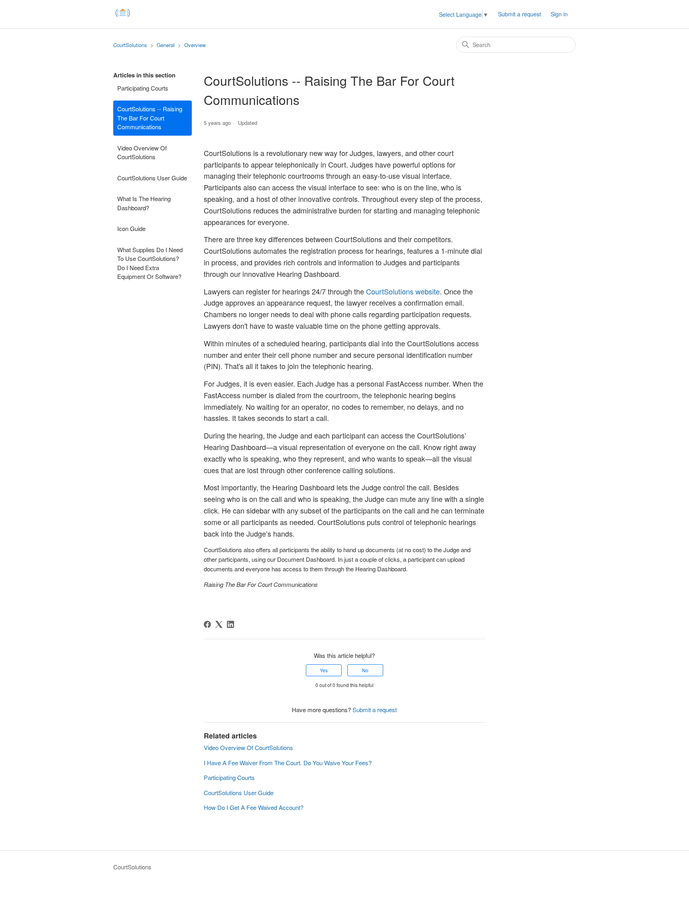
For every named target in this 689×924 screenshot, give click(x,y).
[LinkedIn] (230, 624)
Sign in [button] (559, 14)
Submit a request (519, 14)
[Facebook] (207, 624)
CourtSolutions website (403, 291)
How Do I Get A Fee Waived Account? (253, 807)
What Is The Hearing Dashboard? (144, 203)
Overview (195, 45)
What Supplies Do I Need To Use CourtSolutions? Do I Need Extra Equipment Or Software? (150, 263)
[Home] (122, 18)
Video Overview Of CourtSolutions (142, 152)
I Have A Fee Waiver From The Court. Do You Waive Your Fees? (288, 762)
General (166, 45)
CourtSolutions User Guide (152, 178)
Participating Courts (142, 88)
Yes (324, 670)
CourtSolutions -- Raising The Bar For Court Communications (149, 118)
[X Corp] (218, 624)
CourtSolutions (130, 45)
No (365, 670)
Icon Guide (131, 228)
